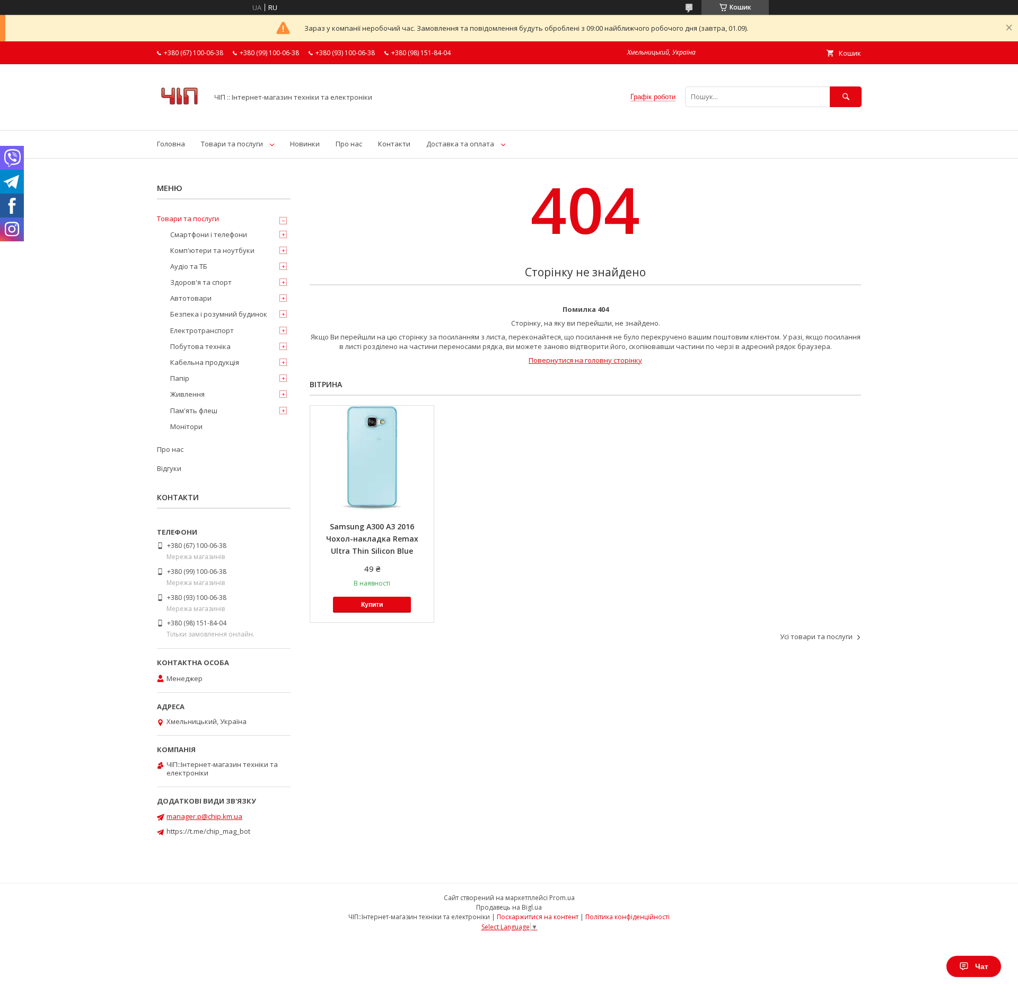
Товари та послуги (232, 144)
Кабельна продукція (204, 362)
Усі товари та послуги (816, 636)
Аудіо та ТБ (188, 266)
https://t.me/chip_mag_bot (208, 831)
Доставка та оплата (460, 144)
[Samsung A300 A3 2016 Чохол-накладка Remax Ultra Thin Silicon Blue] (372, 459)
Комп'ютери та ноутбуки (212, 250)
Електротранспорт (202, 330)
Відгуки (169, 468)
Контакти (394, 144)
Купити (372, 604)
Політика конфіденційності (627, 916)
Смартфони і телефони (208, 234)
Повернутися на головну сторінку (585, 360)
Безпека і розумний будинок (218, 314)
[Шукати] (846, 96)
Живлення (187, 394)
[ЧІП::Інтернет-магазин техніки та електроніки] (179, 116)
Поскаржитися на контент (537, 916)
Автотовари (191, 298)
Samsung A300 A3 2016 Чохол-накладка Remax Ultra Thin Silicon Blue (372, 538)
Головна (171, 144)
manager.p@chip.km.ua (204, 816)
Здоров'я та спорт (201, 282)
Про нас (349, 144)
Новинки (305, 144)
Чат (981, 966)
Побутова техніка (200, 346)
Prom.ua (562, 897)
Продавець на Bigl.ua (509, 907)
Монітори (186, 426)
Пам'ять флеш (193, 410)
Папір (179, 378)
